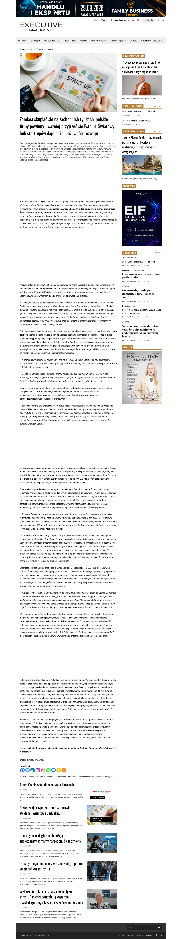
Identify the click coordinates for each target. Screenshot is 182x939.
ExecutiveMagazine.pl (41, 935)
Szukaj (147, 20)
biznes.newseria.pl (35, 760)
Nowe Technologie (98, 40)
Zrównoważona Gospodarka (152, 40)
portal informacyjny (104, 777)
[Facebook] (158, 20)
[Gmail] (43, 770)
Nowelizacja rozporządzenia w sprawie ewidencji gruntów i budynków (45, 810)
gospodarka (60, 777)
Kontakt (104, 20)
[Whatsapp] (48, 770)
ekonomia (40, 777)
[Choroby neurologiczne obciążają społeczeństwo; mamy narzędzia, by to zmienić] (102, 843)
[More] (64, 770)
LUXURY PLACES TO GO (133, 131)
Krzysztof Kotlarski (129, 265)
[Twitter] (27, 770)
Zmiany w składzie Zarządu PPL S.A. (136, 120)
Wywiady (35, 40)
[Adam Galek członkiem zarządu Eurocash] (102, 792)
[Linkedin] (163, 20)
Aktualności (22, 40)
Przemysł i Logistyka (118, 40)
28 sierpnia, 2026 (25, 790)
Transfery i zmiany (97, 797)
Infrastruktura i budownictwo (133, 270)
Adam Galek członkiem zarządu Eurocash (47, 784)
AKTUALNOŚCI (129, 253)
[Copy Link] (58, 770)
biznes (31, 777)
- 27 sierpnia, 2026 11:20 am (131, 124)
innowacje (72, 777)
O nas (96, 20)
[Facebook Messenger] (53, 770)
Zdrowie (133, 40)
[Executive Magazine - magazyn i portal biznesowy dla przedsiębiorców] (41, 28)
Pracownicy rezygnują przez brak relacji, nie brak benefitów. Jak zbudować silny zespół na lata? (141, 67)
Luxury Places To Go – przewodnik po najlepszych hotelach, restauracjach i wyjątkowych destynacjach (142, 144)
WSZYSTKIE (158, 106)
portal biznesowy (86, 777)
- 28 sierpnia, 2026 (143, 265)
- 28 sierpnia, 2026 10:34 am (131, 115)
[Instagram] (38, 770)
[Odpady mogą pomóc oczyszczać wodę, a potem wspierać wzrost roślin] (102, 871)
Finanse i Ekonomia (51, 40)
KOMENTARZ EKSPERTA (133, 56)
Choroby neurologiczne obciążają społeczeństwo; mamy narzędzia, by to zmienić (51, 838)
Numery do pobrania (120, 20)
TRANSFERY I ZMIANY (132, 106)
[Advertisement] (68, 181)
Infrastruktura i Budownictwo (75, 40)
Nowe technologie (98, 876)
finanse (50, 777)
